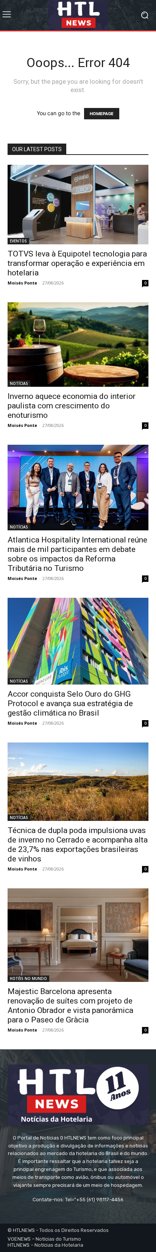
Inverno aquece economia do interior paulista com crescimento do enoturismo (72, 406)
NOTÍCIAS (19, 383)
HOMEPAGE (102, 113)
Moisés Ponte (22, 283)
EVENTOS (18, 241)
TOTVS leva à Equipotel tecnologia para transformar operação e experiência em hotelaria (77, 263)
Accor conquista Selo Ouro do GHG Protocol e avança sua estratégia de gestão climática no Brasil (70, 703)
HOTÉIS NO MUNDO (28, 978)
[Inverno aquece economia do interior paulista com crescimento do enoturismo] (78, 344)
